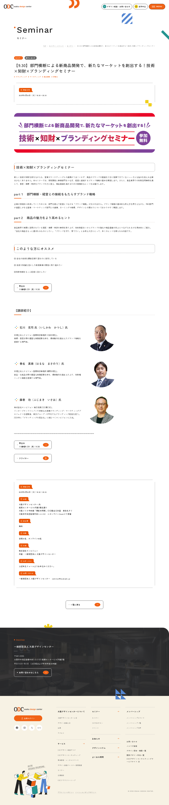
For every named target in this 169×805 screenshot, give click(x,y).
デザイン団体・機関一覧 (136, 750)
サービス (62, 743)
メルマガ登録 (132, 746)
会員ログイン (29, 718)
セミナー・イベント (56, 46)
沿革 (59, 728)
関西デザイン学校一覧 (135, 755)
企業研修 (61, 775)
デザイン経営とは (64, 723)
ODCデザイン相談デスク (67, 750)
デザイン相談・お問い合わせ (118, 6)
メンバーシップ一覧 (134, 723)
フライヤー (24, 458)
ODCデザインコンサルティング (69, 755)
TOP (44, 46)
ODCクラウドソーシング (67, 780)
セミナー (70, 46)
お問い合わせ (132, 741)
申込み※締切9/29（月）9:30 (29, 288)
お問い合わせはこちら (29, 672)
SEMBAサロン (97, 723)
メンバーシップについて (135, 718)
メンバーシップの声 (134, 728)
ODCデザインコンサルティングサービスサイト (140, 760)
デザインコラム (99, 748)
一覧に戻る (76, 604)
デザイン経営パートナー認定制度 (70, 765)
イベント (95, 728)
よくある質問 (98, 757)
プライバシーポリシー (66, 792)
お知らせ (96, 739)
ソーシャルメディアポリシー (85, 792)
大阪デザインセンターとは (67, 718)
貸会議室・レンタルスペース (68, 760)
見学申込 (142, 6)
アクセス (61, 733)
